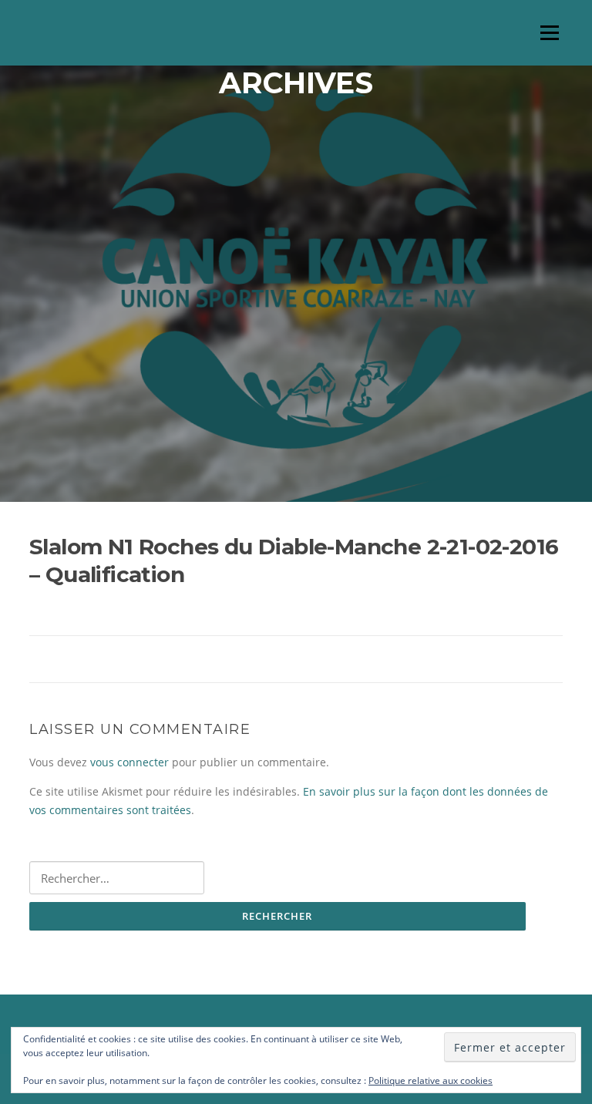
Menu (549, 32)
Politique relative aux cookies (430, 1080)
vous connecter (129, 762)
